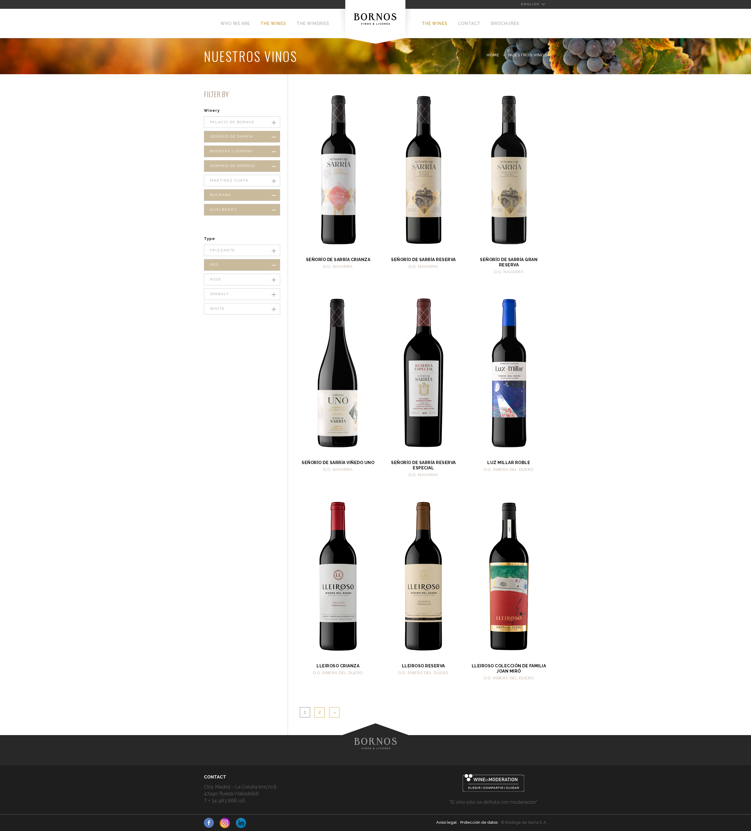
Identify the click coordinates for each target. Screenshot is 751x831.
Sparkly (219, 294)
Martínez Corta (229, 180)
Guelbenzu (223, 209)
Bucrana (220, 195)
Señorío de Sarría (231, 136)
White (217, 309)
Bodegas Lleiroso (231, 151)
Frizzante (222, 250)
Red (214, 265)
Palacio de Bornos (232, 122)
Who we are (235, 23)
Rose (215, 279)
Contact (469, 23)
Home (493, 55)
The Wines (273, 23)
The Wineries (313, 23)
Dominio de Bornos (232, 166)
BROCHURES (505, 23)
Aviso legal (447, 822)
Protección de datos (479, 822)
